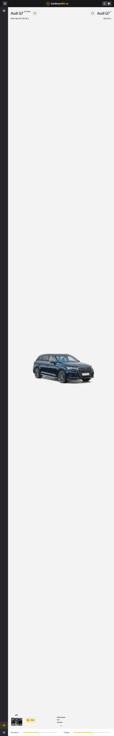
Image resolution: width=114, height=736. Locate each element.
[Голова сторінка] (57, 3)
